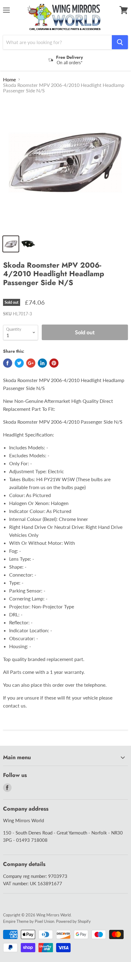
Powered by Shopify (73, 921)
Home (9, 79)
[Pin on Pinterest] (53, 363)
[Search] (120, 42)
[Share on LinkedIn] (42, 363)
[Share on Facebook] (7, 363)
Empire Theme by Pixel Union (28, 921)
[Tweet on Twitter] (19, 363)
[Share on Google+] (30, 363)
